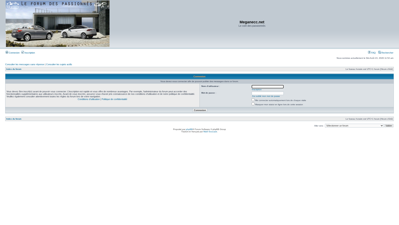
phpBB (189, 129)
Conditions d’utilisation (89, 99)
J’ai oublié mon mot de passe (266, 96)
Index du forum (13, 69)
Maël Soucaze (210, 131)
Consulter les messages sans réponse (24, 64)
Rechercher (387, 52)
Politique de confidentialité (114, 99)
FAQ (373, 52)
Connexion (14, 52)
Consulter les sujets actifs (59, 64)
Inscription (29, 52)
